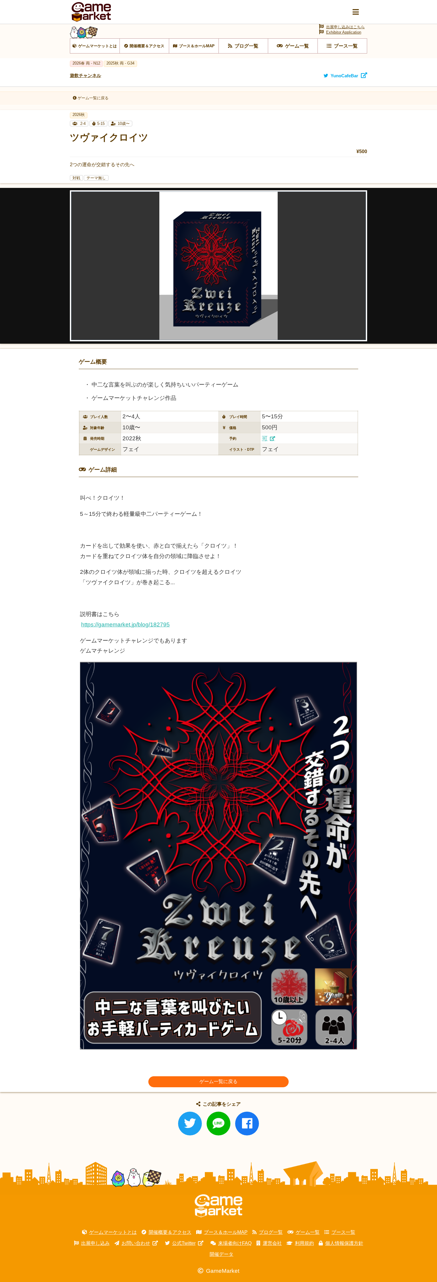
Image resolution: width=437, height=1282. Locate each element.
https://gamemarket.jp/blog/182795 (125, 624)
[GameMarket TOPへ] (218, 1205)
